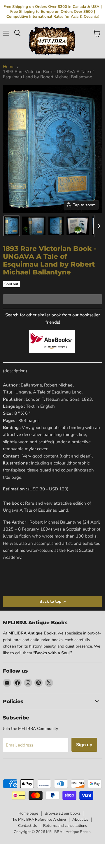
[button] (12, 226)
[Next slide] (99, 226)
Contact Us (27, 825)
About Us (80, 819)
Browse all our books (62, 813)
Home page (28, 813)
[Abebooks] (52, 356)
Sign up (84, 745)
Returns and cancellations (65, 825)
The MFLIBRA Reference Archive (38, 819)
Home (9, 66)
